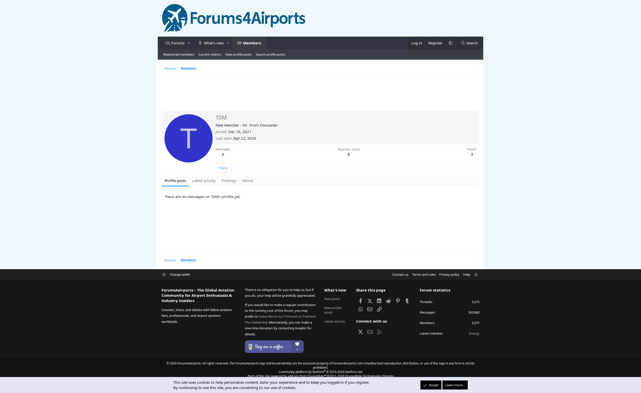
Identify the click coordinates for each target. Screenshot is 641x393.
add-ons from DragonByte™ (307, 376)
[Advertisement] (312, 95)
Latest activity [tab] (204, 180)
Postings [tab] (229, 180)
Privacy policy (449, 274)
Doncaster (268, 125)
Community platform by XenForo (321, 372)
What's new (214, 42)
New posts (332, 299)
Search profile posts (270, 54)
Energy (474, 333)
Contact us (400, 274)
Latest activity (334, 321)
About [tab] (247, 180)
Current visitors (209, 54)
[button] (189, 43)
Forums (178, 42)
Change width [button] (180, 274)
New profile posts (238, 54)
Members (252, 42)
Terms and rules (424, 274)
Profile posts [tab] (175, 180)
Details (388, 376)
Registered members (178, 54)
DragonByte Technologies (363, 376)
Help (466, 274)
